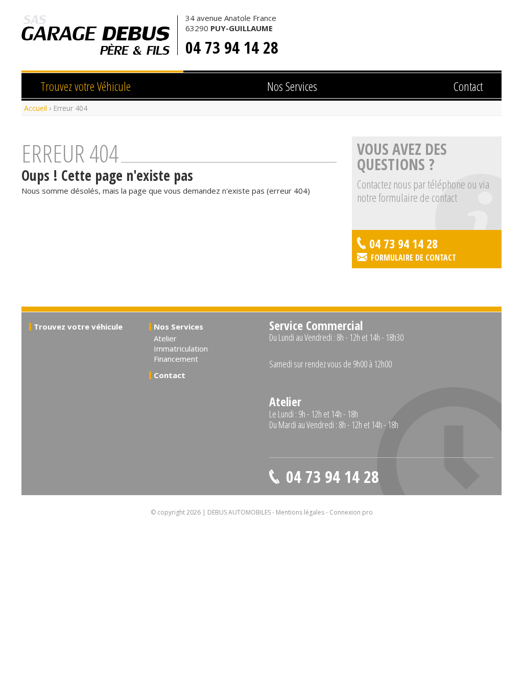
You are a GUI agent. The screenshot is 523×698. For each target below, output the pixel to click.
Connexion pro (351, 512)
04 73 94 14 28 (231, 47)
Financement (176, 359)
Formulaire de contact (413, 257)
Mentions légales (300, 512)
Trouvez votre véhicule (78, 326)
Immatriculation (181, 348)
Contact (468, 86)
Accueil (35, 108)
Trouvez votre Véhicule (85, 86)
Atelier (165, 338)
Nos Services (292, 86)
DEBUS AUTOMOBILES (95, 35)
